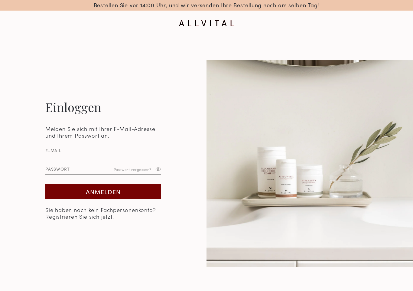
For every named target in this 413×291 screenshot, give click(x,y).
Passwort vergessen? (132, 169)
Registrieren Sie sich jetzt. (79, 216)
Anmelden (103, 191)
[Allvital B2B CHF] (206, 23)
